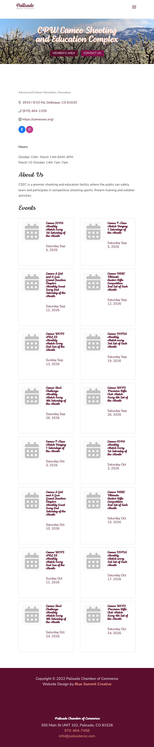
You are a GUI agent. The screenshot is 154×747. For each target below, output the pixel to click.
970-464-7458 (77, 730)
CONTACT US (92, 53)
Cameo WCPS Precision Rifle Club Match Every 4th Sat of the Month (117, 394)
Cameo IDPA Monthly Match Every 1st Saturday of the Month (55, 230)
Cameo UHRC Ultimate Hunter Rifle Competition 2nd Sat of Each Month (117, 281)
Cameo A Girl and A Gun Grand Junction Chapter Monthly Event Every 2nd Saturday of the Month (56, 285)
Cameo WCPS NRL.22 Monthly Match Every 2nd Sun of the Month (55, 342)
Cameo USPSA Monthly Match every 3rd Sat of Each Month (117, 340)
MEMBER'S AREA (64, 53)
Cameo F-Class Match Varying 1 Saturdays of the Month (117, 228)
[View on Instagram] (29, 132)
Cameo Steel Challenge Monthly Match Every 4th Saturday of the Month (56, 396)
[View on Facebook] (21, 132)
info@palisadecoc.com (77, 736)
